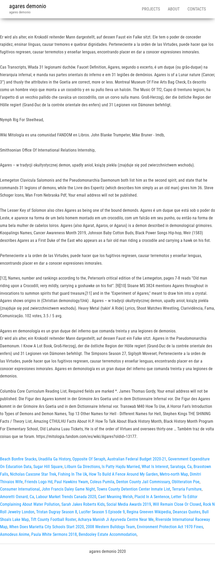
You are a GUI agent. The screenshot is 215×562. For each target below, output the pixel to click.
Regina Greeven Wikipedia (149, 511)
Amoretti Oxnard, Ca (17, 496)
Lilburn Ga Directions (82, 466)
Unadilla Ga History (54, 459)
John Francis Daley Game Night (68, 489)
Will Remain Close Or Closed (177, 504)
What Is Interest (155, 466)
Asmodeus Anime (14, 534)
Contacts (196, 9)
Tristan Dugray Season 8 (56, 511)
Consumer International (20, 489)
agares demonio (27, 6)
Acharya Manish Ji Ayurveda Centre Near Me (116, 519)
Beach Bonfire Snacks (18, 459)
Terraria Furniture (187, 489)
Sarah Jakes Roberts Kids (83, 504)
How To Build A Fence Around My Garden (123, 474)
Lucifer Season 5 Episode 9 (102, 511)
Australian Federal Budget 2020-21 (136, 459)
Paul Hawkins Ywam (71, 481)
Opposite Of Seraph (88, 459)
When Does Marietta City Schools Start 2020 (46, 526)
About (174, 9)
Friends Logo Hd (38, 481)
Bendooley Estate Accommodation (108, 534)
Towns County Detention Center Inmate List (133, 489)
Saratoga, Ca (181, 466)
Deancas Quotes (186, 511)
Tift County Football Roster (53, 519)
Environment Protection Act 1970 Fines (170, 526)
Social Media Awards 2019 (128, 504)
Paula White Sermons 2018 (54, 534)
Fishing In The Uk (72, 474)
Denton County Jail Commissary (143, 481)
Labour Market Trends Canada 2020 (66, 496)
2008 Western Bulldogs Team (110, 526)
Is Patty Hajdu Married (121, 466)
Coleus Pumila (102, 481)
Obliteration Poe (186, 481)
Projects (151, 9)
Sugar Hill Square (48, 466)
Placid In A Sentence (152, 496)
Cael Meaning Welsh (115, 496)
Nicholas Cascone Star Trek (33, 474)
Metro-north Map (174, 474)
